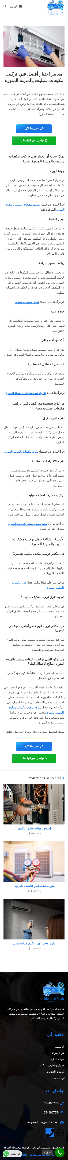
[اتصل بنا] (60, 1152)
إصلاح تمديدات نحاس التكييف (34, 828)
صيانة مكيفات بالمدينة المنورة (21, 451)
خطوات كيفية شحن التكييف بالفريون (34, 885)
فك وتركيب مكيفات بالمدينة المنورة (26, 392)
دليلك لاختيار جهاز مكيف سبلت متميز (34, 943)
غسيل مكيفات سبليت (27, 301)
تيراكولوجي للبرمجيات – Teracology (34, 1154)
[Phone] (50, 1132)
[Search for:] (6, 6)
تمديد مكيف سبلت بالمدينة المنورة (27, 523)
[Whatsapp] (60, 1132)
